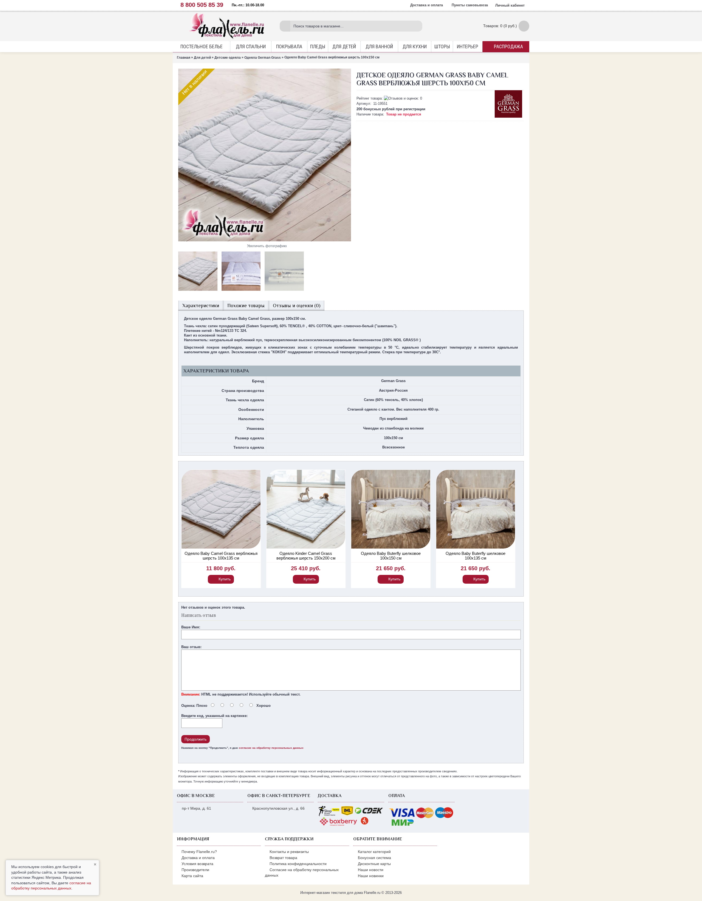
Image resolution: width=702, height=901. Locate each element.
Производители (195, 870)
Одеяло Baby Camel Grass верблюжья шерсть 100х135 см (221, 555)
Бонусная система (374, 857)
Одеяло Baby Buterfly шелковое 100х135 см (475, 555)
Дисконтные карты (374, 864)
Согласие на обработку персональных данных (302, 872)
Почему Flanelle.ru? (199, 851)
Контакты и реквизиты (289, 851)
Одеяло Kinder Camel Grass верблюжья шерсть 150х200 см (305, 555)
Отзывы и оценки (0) (296, 305)
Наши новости (370, 870)
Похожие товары (246, 305)
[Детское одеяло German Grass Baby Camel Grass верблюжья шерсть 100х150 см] (264, 155)
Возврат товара (283, 857)
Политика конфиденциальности (298, 864)
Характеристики (200, 305)
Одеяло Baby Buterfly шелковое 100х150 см (391, 555)
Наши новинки (371, 876)
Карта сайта (192, 876)
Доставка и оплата (198, 857)
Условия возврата (197, 864)
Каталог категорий (374, 851)
